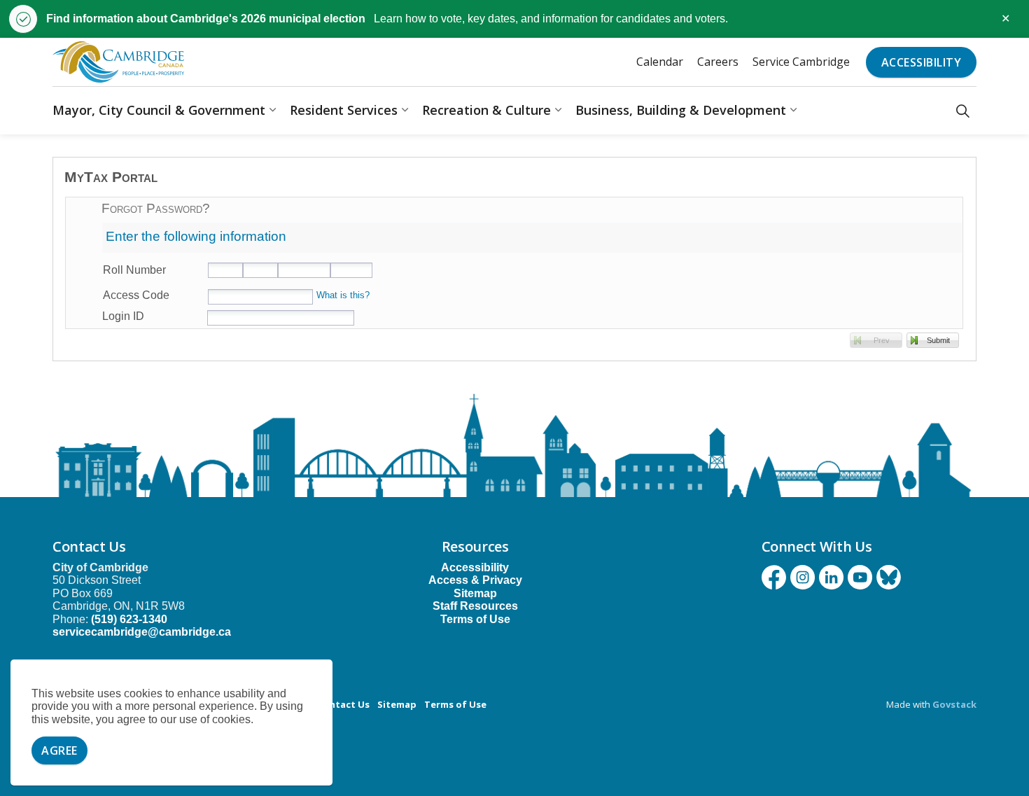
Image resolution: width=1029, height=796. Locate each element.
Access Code (136, 295)
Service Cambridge (801, 61)
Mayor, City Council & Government (158, 110)
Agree (59, 750)
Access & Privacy (475, 580)
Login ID (123, 316)
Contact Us (343, 704)
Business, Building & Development (680, 110)
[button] (876, 340)
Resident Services (344, 110)
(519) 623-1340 (129, 619)
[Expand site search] (963, 110)
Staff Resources (475, 606)
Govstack (954, 704)
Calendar (659, 61)
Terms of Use (475, 619)
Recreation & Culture (486, 110)
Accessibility (921, 62)
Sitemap (475, 593)
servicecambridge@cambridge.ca (141, 632)
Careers (717, 61)
